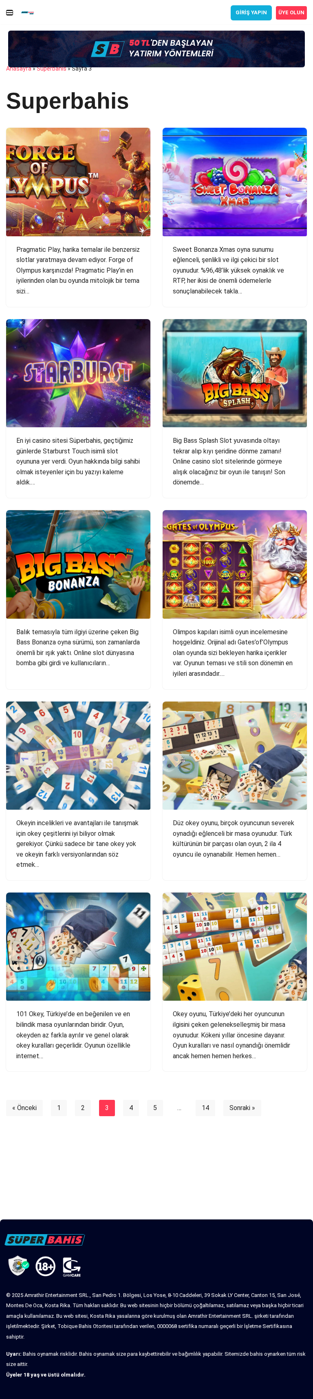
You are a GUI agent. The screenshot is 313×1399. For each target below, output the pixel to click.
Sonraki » (242, 1108)
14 (205, 1108)
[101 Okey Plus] (78, 756)
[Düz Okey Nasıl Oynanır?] (235, 756)
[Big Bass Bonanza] (78, 564)
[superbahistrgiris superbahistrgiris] (29, 12)
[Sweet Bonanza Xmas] (235, 182)
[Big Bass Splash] (235, 373)
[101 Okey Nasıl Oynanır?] (78, 947)
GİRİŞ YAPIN (251, 12)
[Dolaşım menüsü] (9, 13)
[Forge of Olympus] (78, 182)
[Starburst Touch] (78, 373)
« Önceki (24, 1108)
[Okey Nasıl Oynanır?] (235, 947)
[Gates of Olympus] (235, 564)
